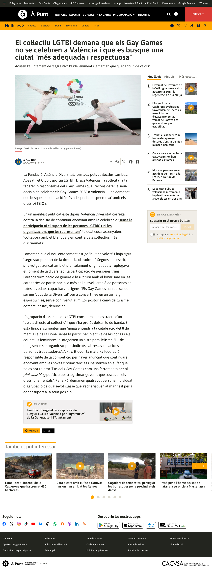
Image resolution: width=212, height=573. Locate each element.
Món (96, 25)
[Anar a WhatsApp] (55, 524)
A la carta (104, 14)
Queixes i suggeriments (15, 544)
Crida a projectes (95, 544)
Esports (74, 14)
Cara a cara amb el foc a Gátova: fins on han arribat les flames (79, 484)
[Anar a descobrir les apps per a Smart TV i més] (172, 525)
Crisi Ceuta (44, 3)
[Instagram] (185, 25)
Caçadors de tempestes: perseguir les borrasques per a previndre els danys (131, 486)
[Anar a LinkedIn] (77, 524)
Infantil (144, 14)
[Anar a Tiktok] (27, 524)
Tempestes (29, 3)
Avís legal (50, 550)
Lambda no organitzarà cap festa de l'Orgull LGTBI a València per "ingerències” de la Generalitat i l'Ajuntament (56, 413)
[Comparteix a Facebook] (130, 161)
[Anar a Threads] (48, 524)
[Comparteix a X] (124, 161)
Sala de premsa (94, 538)
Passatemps (168, 3)
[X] (179, 25)
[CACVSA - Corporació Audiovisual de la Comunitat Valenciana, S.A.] (186, 563)
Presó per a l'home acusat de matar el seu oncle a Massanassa (182, 484)
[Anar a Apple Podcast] (70, 524)
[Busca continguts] (169, 14)
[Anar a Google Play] (109, 525)
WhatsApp (205, 3)
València (33, 430)
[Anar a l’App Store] (132, 525)
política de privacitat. (168, 238)
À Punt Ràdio (152, 3)
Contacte (8, 538)
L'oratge (117, 3)
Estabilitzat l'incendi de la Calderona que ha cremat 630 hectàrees (25, 486)
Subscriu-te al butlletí (56, 544)
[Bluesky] (198, 25)
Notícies (61, 14)
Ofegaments (60, 3)
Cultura (85, 25)
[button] (92, 497)
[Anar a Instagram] (19, 524)
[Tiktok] (191, 25)
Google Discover (187, 3)
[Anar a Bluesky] (41, 524)
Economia (71, 25)
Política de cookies (138, 550)
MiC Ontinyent (77, 3)
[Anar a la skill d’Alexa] (151, 525)
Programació (122, 14)
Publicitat (50, 538)
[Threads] (205, 25)
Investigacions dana (99, 3)
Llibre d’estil (176, 544)
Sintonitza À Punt (137, 538)
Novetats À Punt (133, 3)
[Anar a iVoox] (63, 524)
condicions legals (179, 234)
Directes (198, 14)
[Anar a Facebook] (4, 524)
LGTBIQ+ (48, 430)
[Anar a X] (12, 524)
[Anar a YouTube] (33, 524)
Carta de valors (136, 544)
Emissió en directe (179, 538)
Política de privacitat (97, 550)
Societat (45, 25)
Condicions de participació (17, 550)
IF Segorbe (15, 3)
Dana (58, 25)
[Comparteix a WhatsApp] (117, 161)
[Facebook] (172, 25)
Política (32, 25)
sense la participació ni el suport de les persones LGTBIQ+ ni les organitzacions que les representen (77, 226)
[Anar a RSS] (85, 524)
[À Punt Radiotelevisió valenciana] (20, 563)
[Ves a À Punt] (33, 14)
